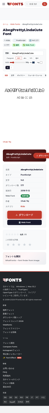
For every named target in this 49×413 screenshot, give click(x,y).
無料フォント (8, 310)
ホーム (5, 24)
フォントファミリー (11, 328)
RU (5, 402)
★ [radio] (8, 245)
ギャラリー (21, 75)
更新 (6, 75)
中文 (43, 397)
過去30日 (7, 387)
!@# (37, 58)
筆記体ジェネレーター (12, 354)
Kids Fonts (15, 24)
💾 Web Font (25, 222)
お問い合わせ (8, 368)
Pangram (10, 58)
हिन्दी (27, 402)
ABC (18, 58)
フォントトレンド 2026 (13, 321)
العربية (12, 402)
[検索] (44, 4)
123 (31, 58)
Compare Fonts (10, 347)
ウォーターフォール (35, 75)
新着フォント (8, 314)
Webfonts (7, 325)
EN (5, 397)
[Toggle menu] (3, 4)
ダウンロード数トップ (12, 317)
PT (37, 397)
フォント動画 (8, 383)
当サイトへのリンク (11, 379)
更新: (7, 53)
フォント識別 (8, 343)
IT (32, 397)
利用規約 (6, 376)
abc (25, 58)
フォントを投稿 (9, 332)
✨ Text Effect (12, 358)
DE (11, 397)
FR (27, 397)
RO (21, 397)
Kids (23, 206)
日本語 (20, 402)
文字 (12, 75)
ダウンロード (26, 214)
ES (16, 397)
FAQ (5, 372)
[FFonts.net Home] (15, 4)
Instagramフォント (11, 350)
